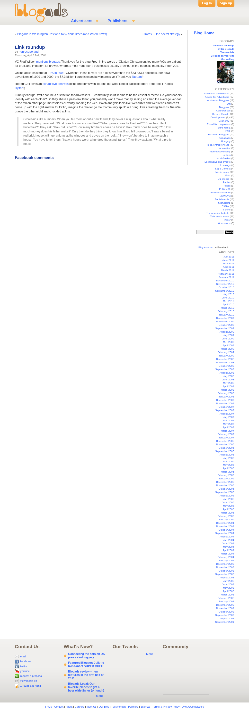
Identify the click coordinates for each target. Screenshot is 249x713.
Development (218, 117)
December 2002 (225, 605)
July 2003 (228, 581)
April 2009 (228, 345)
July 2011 (228, 256)
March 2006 (227, 471)
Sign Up (226, 3)
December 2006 (225, 441)
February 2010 (226, 311)
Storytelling (224, 202)
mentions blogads (48, 61)
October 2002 (226, 611)
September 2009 (224, 328)
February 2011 (226, 273)
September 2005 (224, 492)
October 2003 (226, 570)
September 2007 (224, 410)
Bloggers (224, 107)
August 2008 (227, 372)
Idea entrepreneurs (218, 144)
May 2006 (228, 465)
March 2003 (227, 594)
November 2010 (225, 284)
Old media (223, 179)
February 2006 (226, 475)
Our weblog (227, 59)
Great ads (225, 138)
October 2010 (226, 287)
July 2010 (228, 294)
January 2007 (226, 437)
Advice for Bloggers (218, 100)
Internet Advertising (220, 151)
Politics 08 (225, 189)
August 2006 (227, 454)
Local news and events (218, 161)
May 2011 (228, 263)
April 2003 (228, 591)
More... (100, 696)
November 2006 (225, 444)
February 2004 (226, 557)
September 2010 (224, 290)
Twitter (227, 219)
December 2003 (225, 564)
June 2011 (228, 260)
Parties (227, 182)
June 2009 (228, 338)
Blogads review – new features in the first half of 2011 (86, 675)
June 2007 (228, 420)
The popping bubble (217, 213)
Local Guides (223, 158)
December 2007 (225, 400)
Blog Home (204, 33)
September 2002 (224, 615)
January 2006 (226, 478)
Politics (227, 185)
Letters (227, 155)
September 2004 (224, 533)
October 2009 (226, 325)
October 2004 (226, 529)
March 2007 (227, 430)
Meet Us (92, 706)
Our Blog (104, 706)
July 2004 (228, 540)
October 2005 (226, 488)
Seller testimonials (220, 192)
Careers (79, 706)
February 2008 (226, 393)
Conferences (223, 110)
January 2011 (226, 277)
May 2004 (228, 546)
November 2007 (225, 403)
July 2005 (228, 499)
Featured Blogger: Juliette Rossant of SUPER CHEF (86, 664)
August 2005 (227, 495)
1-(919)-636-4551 (30, 685)
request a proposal (31, 675)
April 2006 (228, 468)
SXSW (225, 206)
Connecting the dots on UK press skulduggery (86, 655)
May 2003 (228, 587)
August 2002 (227, 618)
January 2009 (226, 355)
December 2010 (225, 280)
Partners (133, 706)
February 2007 (226, 434)
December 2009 (225, 318)
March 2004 (227, 553)
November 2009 (225, 321)
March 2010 (227, 308)
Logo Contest (223, 168)
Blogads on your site (222, 56)
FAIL (228, 131)
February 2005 (226, 516)
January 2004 (226, 560)
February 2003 (226, 598)
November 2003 (225, 567)
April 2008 (228, 386)
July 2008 (228, 376)
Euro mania (224, 127)
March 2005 (227, 512)
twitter (23, 666)
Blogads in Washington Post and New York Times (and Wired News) (62, 34)
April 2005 (228, 509)
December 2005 (225, 482)
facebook (25, 661)
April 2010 (228, 304)
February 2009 (226, 352)
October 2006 (226, 447)
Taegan (137, 77)
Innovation (225, 148)
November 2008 (225, 362)
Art (229, 103)
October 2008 (226, 366)
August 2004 (227, 536)
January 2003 (226, 601)
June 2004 (228, 543)
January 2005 (226, 519)
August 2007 (227, 413)
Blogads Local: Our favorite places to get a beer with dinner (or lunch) (86, 687)
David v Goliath (220, 114)
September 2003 (224, 574)
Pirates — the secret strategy (161, 34)
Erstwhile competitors (219, 124)
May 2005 (228, 506)
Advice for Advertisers (217, 97)
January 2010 (226, 314)
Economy (224, 120)
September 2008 (224, 369)
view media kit (28, 680)
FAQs (48, 706)
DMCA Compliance (193, 706)
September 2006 (224, 451)
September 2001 (224, 622)
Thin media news (219, 216)
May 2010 (228, 301)
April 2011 (228, 267)
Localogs (225, 165)
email (23, 656)
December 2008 (225, 359)
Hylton (19, 88)
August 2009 (227, 331)
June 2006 (228, 461)
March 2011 (227, 270)
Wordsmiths (224, 223)
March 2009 (227, 348)
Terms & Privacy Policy (166, 706)
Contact (58, 706)
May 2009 (228, 342)
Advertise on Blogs (223, 45)
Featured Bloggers (218, 134)
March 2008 (227, 389)
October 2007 (226, 407)
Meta (228, 175)
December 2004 (225, 523)
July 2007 (228, 417)
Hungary (226, 141)
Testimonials (227, 52)
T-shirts (227, 209)
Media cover (222, 172)
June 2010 (228, 297)
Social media (222, 199)
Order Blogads (226, 49)
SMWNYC (225, 196)
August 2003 (227, 577)
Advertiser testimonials (216, 93)
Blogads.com (205, 247)
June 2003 (228, 584)
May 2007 (228, 424)
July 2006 (228, 458)
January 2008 (226, 396)
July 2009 (228, 335)
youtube (25, 671)
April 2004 (228, 550)
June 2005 (228, 502)
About (69, 706)
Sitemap (145, 706)
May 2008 (228, 383)
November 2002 (225, 608)
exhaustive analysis (56, 84)
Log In (207, 3)
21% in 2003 (56, 73)
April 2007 (228, 427)
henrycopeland (29, 51)
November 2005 (225, 485)
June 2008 (228, 379)
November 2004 (225, 526)
